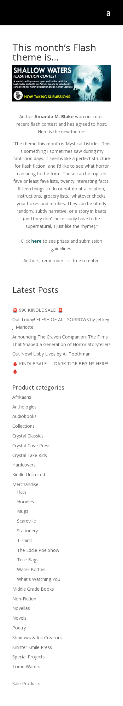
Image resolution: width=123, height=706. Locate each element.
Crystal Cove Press (31, 445)
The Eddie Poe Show (38, 550)
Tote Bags (27, 560)
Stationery (27, 531)
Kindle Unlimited (28, 474)
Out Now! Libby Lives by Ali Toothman (51, 354)
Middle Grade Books (33, 589)
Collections (23, 426)
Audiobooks (24, 416)
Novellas (21, 608)
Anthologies (24, 407)
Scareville (26, 521)
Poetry (19, 628)
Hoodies (25, 502)
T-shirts (24, 540)
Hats (21, 492)
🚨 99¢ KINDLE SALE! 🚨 (37, 310)
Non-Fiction (24, 599)
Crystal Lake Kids (29, 455)
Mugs (22, 511)
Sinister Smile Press (32, 647)
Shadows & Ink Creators (37, 637)
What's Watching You (38, 579)
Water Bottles (31, 569)
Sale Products (26, 683)
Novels (19, 618)
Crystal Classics (28, 436)
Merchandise (25, 484)
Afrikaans (21, 397)
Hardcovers (24, 465)
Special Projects (28, 657)
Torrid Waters (26, 666)
